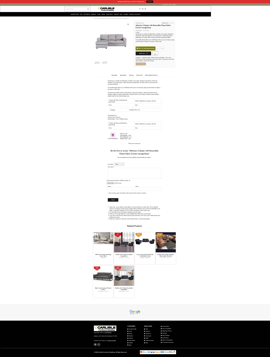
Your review (111, 167)
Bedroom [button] (93, 14)
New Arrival (87, 14)
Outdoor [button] (116, 14)
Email (137, 186)
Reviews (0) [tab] (139, 75)
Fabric (160, 59)
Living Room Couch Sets (168, 59)
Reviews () (165, 23)
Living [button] (98, 14)
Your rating (111, 164)
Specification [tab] (123, 75)
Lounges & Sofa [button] (75, 14)
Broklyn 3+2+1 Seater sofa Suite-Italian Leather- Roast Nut (166, 255)
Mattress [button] (125, 14)
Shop (98, 18)
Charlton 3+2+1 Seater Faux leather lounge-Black (124, 288)
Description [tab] (114, 75)
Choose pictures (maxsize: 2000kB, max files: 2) (118, 180)
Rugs (121, 14)
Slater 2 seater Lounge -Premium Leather (103, 288)
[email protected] (135, 215)
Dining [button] (103, 14)
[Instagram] (98, 344)
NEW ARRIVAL (139, 61)
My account (165, 4)
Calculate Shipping (140, 64)
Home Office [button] (109, 14)
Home (95, 18)
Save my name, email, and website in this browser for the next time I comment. (127, 193)
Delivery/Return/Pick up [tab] (151, 75)
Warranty (174, 4)
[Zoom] (128, 24)
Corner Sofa (155, 59)
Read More (150, 1)
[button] (103, 251)
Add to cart (142, 53)
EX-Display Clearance (134, 14)
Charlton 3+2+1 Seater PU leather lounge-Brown (124, 255)
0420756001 (108, 332)
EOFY (81, 14)
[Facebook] (95, 344)
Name (110, 186)
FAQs (170, 4)
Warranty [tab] (131, 75)
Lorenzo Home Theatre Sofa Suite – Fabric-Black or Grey (144, 255)
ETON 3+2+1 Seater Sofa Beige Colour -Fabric (103, 255)
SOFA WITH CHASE (149, 61)
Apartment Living (140, 23)
